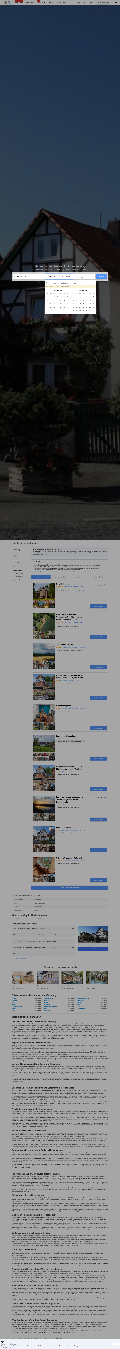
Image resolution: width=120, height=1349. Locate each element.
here (9, 1347)
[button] (46, 290)
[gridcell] (51, 296)
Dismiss (115, 1344)
